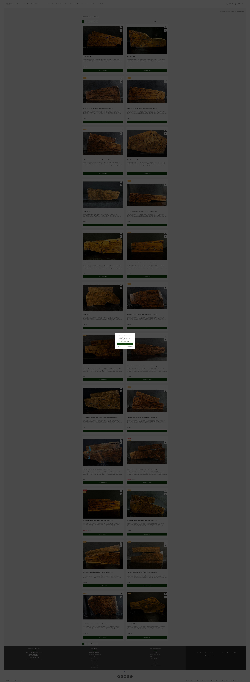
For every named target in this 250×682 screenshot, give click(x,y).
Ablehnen (119, 346)
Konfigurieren (130, 346)
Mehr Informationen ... (124, 341)
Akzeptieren (125, 343)
